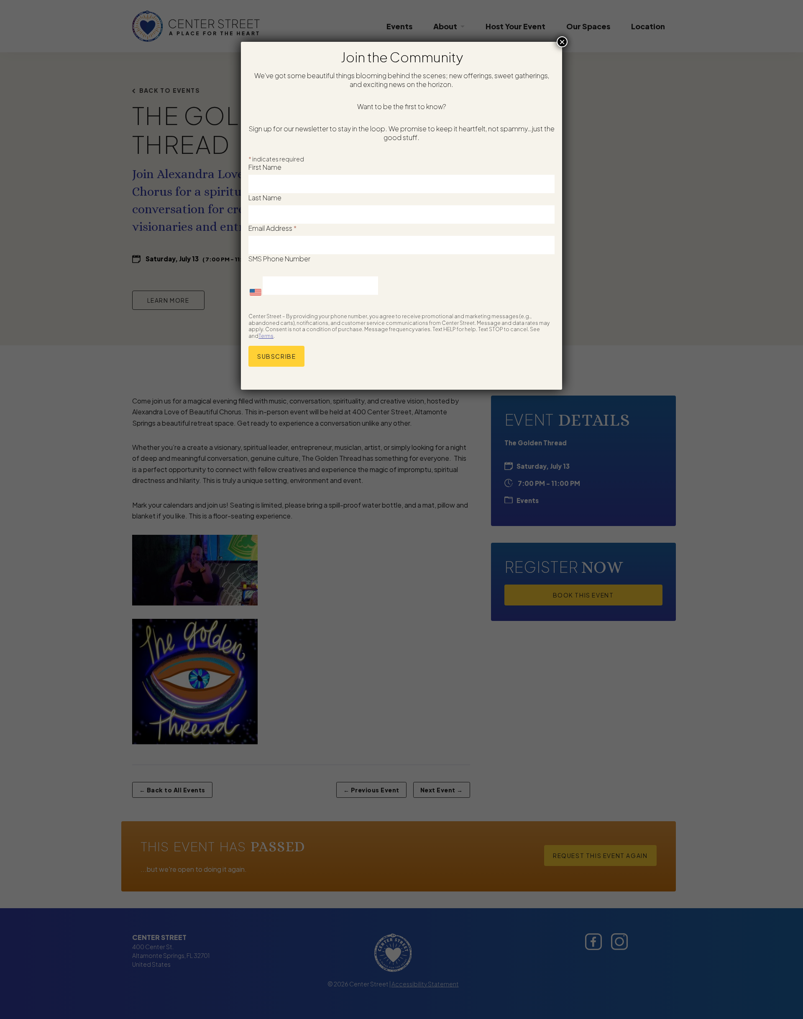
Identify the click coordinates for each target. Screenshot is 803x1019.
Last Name (264, 197)
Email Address (272, 228)
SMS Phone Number (279, 258)
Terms (266, 336)
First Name (264, 167)
